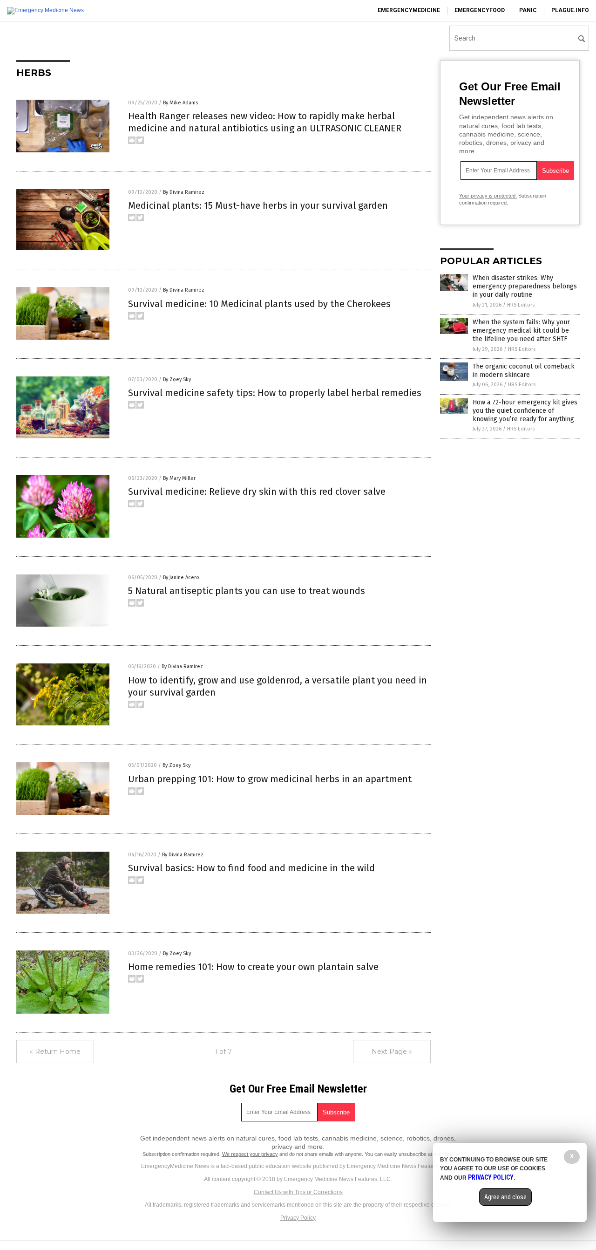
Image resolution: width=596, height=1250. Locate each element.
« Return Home (55, 1051)
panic (528, 10)
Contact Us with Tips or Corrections (298, 1192)
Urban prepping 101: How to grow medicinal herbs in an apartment (270, 779)
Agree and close (505, 1197)
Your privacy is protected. (488, 195)
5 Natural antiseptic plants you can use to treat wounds (246, 590)
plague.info (570, 10)
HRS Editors (521, 305)
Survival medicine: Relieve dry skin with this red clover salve (257, 491)
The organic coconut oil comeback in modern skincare (524, 370)
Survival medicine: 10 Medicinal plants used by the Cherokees (259, 303)
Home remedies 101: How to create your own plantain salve (253, 966)
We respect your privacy (250, 1154)
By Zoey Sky (177, 379)
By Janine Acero (181, 577)
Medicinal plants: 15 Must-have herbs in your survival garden (258, 205)
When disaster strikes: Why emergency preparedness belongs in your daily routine (525, 286)
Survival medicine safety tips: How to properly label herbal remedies (274, 392)
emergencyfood (479, 10)
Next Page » (392, 1051)
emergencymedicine (409, 10)
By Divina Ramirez (183, 192)
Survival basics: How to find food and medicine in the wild (251, 868)
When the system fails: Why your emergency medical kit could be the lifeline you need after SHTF (521, 330)
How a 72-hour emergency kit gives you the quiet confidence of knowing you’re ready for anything (525, 410)
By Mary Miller (179, 478)
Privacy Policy (298, 1218)
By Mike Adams (180, 103)
